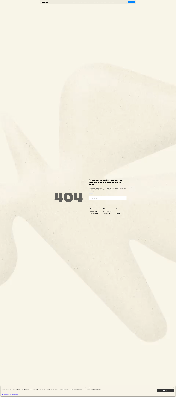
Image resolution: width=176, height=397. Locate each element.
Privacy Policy (12, 394)
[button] (173, 387)
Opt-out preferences (5, 394)
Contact (16, 394)
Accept (165, 390)
